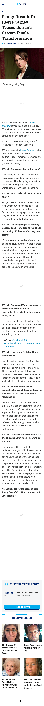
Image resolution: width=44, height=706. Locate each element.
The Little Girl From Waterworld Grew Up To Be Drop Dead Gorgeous (33, 683)
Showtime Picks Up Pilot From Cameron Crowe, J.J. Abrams (21, 343)
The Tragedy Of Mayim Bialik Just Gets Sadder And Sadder (10, 649)
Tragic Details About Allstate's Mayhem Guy (33, 648)
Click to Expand (23, 607)
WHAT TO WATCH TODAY (24, 584)
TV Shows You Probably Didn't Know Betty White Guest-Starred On (9, 683)
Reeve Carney (27, 150)
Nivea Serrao (11, 44)
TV (3, 12)
